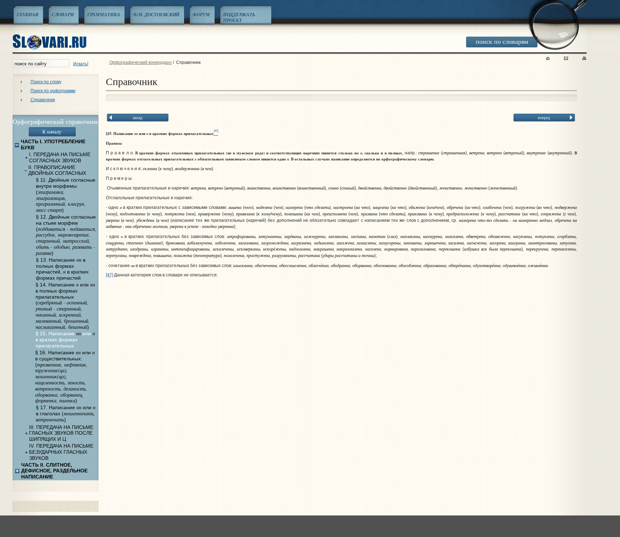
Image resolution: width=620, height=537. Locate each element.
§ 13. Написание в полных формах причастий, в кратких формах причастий (62, 269)
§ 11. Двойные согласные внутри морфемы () (65, 195)
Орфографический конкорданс (140, 62)
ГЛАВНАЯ (27, 14)
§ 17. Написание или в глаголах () (65, 413)
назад (137, 117)
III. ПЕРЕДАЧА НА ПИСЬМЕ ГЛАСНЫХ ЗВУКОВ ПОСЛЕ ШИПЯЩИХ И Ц (61, 433)
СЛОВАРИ (63, 14)
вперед (544, 117)
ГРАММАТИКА (103, 14)
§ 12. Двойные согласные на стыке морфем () (66, 235)
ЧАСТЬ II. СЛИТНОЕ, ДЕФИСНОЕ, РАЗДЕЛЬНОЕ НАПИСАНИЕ (54, 471)
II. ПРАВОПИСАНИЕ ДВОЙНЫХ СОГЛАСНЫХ (57, 170)
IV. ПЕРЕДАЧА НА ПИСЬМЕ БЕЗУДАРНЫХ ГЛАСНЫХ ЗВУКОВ (61, 452)
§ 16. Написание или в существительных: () (65, 377)
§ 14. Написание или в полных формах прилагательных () (65, 306)
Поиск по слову (45, 81)
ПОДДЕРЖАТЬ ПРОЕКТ (239, 17)
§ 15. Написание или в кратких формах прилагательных (65, 340)
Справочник (42, 99)
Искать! (80, 63)
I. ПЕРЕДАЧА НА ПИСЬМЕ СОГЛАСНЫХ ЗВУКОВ (59, 157)
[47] (109, 274)
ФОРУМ (201, 14)
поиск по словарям (502, 41)
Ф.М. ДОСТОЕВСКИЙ (156, 14)
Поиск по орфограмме (53, 90)
